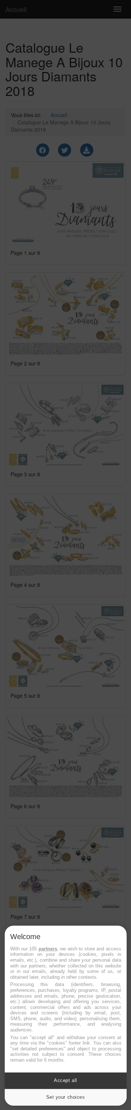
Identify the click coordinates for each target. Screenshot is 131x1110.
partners (48, 948)
